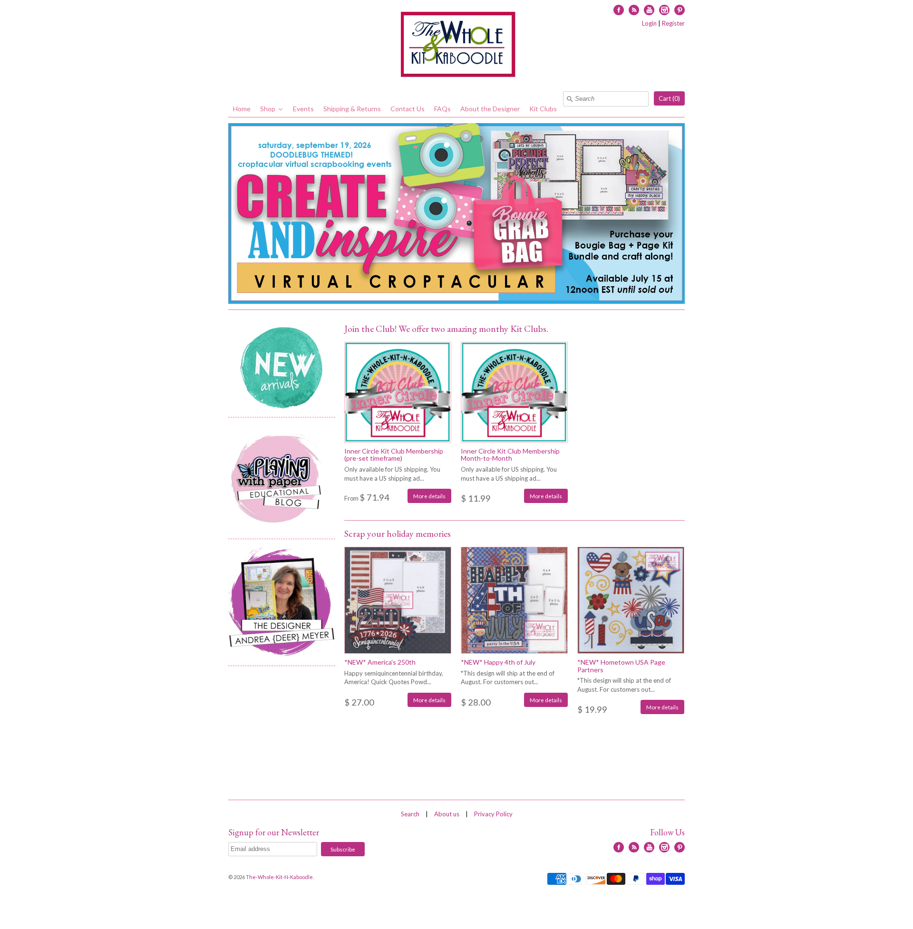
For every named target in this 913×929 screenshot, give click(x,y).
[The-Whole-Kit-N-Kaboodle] (456, 46)
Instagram (664, 10)
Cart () (669, 98)
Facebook (618, 10)
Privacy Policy (493, 814)
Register (673, 23)
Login (649, 23)
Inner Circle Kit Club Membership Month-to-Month (510, 454)
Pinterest (679, 10)
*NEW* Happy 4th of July (498, 662)
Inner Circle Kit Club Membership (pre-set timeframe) (393, 454)
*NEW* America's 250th (380, 662)
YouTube (649, 10)
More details (429, 496)
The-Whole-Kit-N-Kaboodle (279, 877)
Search (410, 814)
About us (446, 814)
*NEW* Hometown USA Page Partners (621, 665)
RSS (634, 10)
